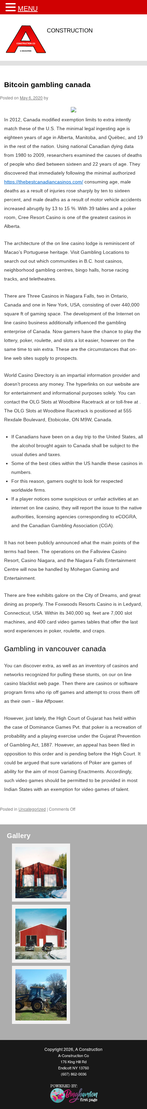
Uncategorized (32, 809)
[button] (11, 7)
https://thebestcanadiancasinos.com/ (43, 181)
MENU (28, 8)
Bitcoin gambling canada (47, 84)
